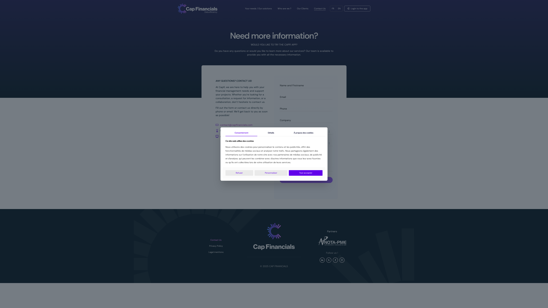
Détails (271, 132)
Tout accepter (305, 173)
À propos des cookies (303, 132)
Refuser (239, 173)
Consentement (241, 132)
